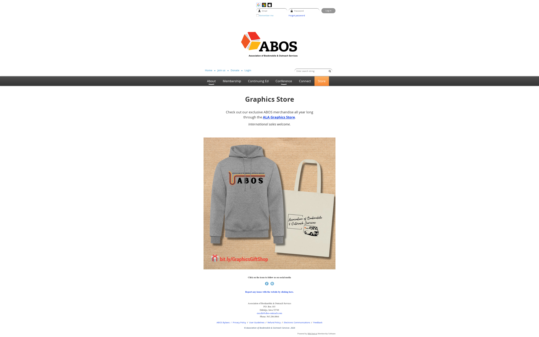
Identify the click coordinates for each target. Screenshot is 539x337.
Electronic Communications (297, 322)
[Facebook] (267, 283)
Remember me (266, 15)
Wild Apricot (312, 334)
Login (248, 70)
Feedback (317, 322)
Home (208, 70)
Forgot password (297, 15)
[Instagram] (272, 283)
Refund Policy (274, 322)
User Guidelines (256, 322)
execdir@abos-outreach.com (269, 313)
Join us (221, 70)
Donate (235, 70)
